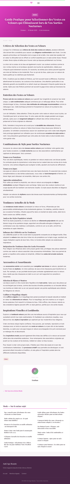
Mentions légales (14, 473)
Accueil (5, 40)
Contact (24, 473)
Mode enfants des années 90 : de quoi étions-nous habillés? (16, 419)
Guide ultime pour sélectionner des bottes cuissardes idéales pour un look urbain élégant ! (51, 414)
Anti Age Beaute (10, 463)
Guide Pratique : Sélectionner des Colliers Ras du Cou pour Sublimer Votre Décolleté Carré (17, 444)
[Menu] (38, 3)
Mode (35, 15)
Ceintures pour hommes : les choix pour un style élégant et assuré (51, 445)
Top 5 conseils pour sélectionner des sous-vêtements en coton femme (17, 413)
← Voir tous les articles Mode (12, 391)
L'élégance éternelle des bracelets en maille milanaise (18, 437)
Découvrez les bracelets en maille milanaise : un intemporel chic (18, 425)
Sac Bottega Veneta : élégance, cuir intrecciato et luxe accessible (48, 427)
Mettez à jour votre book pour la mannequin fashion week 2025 (18, 431)
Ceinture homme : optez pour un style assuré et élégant (50, 439)
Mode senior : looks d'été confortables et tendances (50, 433)
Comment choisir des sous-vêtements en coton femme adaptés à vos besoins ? (50, 421)
